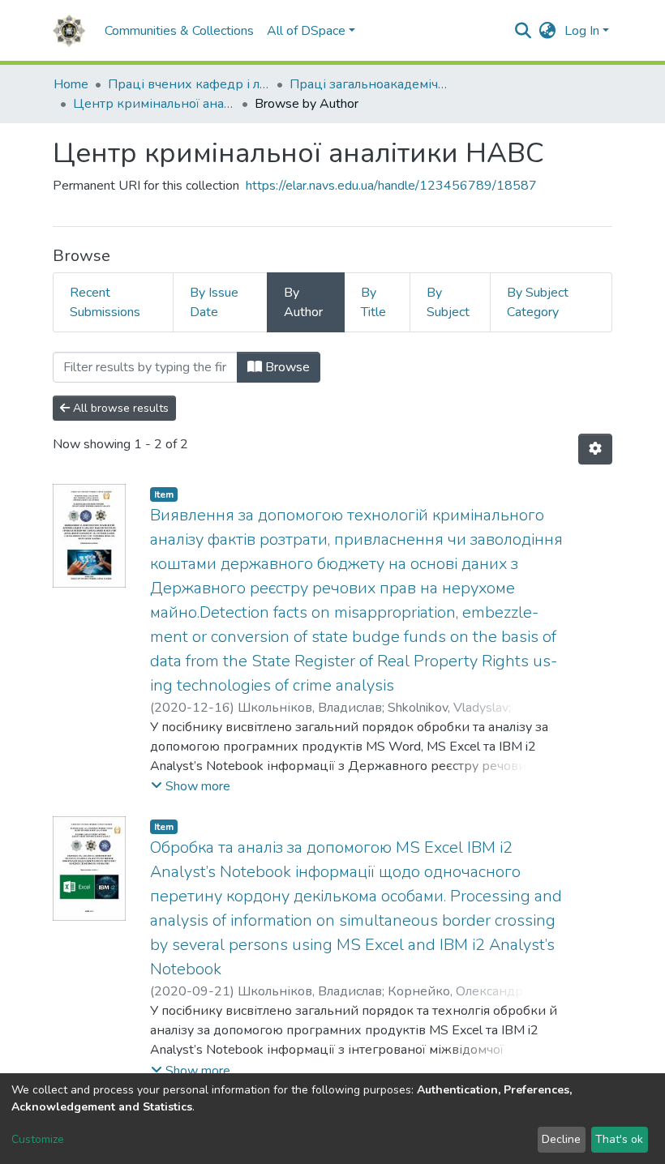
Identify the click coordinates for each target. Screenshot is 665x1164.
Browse (286, 367)
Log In (581, 31)
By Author (303, 302)
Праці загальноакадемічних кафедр (371, 84)
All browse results (119, 408)
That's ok (619, 1139)
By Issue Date (214, 302)
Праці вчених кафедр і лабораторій (189, 84)
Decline (561, 1139)
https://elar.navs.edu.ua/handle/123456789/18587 (391, 186)
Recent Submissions (105, 302)
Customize (37, 1139)
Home (71, 84)
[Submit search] (523, 30)
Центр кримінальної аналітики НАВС (154, 104)
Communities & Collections (179, 31)
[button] (547, 31)
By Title (373, 302)
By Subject (448, 302)
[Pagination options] (595, 449)
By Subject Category (537, 302)
